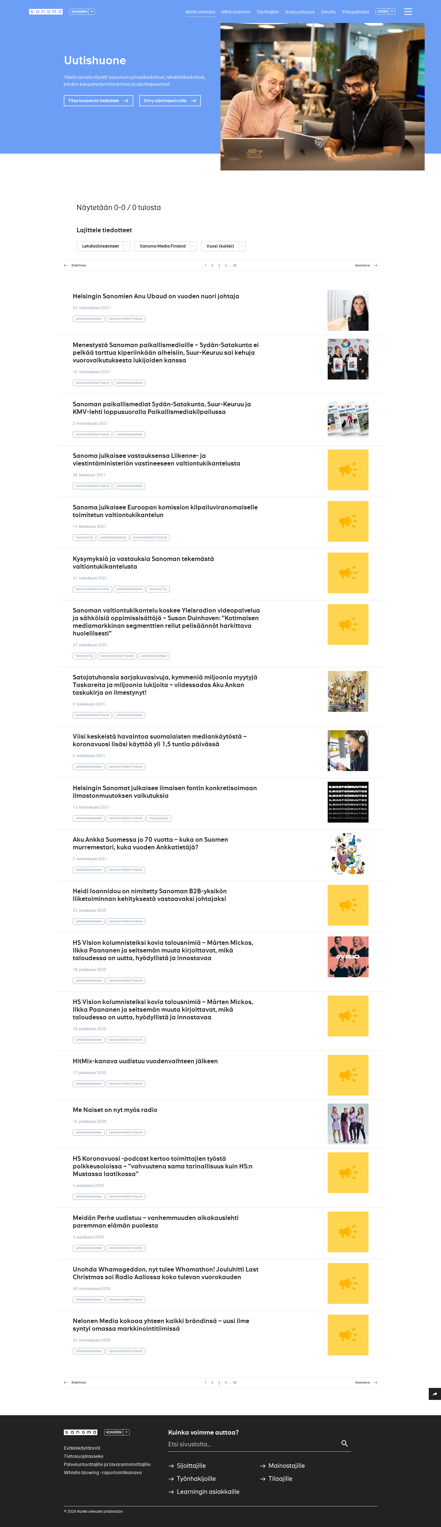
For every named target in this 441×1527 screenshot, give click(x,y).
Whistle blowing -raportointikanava (103, 1472)
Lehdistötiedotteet (101, 246)
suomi (383, 11)
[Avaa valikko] (407, 12)
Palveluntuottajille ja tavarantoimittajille (107, 1464)
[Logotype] (80, 1432)
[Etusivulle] (46, 12)
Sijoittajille (268, 12)
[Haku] (344, 1443)
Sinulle (328, 12)
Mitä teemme (236, 12)
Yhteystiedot (355, 12)
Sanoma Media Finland (163, 246)
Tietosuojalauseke (83, 1456)
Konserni (80, 12)
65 (235, 265)
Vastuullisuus (300, 12)
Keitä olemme (200, 12)
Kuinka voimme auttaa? (203, 1432)
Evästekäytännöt (82, 1448)
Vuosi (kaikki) (220, 246)
